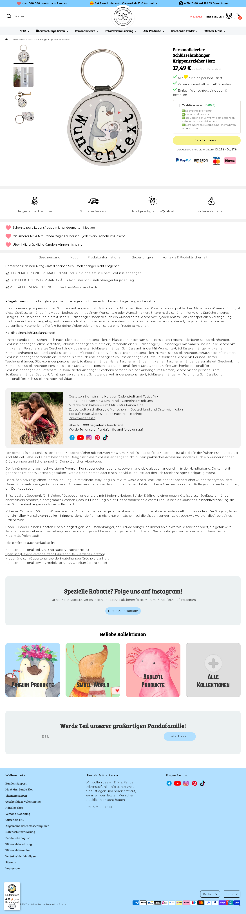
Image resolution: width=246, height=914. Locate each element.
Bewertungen (142, 257)
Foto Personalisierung (119, 31)
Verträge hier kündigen (20, 856)
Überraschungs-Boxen (51, 31)
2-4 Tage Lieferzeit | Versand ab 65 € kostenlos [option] (126, 3)
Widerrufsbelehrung (18, 844)
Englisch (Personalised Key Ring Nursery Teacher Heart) (47, 550)
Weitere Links (213, 31)
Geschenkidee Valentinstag (23, 801)
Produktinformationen (105, 257)
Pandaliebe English (17, 838)
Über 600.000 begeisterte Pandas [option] (44, 3)
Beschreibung (49, 257)
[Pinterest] (97, 437)
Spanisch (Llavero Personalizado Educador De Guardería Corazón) (55, 554)
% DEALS (196, 16)
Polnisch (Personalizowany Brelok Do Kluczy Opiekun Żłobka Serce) (56, 563)
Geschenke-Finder (183, 31)
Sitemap (10, 862)
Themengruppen (16, 795)
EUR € (230, 894)
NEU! (23, 31)
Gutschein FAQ (14, 820)
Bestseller (215, 16)
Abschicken (180, 736)
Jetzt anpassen (206, 140)
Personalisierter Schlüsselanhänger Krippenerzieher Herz (41, 39)
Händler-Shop (14, 807)
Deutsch (208, 894)
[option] (204, 3)
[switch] (12, 906)
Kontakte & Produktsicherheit (184, 257)
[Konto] (229, 16)
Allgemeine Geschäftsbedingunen (27, 826)
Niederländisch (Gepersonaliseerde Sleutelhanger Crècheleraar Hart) (57, 558)
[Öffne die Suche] (9, 16)
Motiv (74, 257)
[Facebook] (72, 437)
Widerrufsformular (17, 850)
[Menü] (240, 906)
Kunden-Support (15, 783)
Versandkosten (216, 69)
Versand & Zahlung (17, 814)
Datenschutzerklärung (20, 832)
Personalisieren (85, 31)
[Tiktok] (105, 437)
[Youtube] (80, 437)
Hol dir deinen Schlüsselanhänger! (30, 332)
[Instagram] (89, 437)
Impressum (12, 868)
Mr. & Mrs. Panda (36, 904)
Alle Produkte (152, 31)
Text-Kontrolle (198, 105)
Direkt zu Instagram (123, 611)
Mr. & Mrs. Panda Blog (19, 789)
